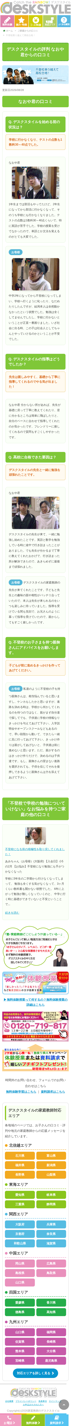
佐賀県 (19, 1341)
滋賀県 (51, 1243)
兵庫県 (51, 1224)
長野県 (19, 1174)
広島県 (51, 1263)
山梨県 (51, 1174)
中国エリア (18, 1253)
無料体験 (31, 1422)
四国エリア (18, 1292)
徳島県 (19, 1312)
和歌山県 (20, 1243)
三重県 (19, 1204)
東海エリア (18, 1184)
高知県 (51, 1312)
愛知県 (19, 1194)
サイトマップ (55, 1401)
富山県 (51, 1155)
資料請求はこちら (53, 1091)
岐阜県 (51, 1194)
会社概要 (9, 1401)
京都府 (19, 1233)
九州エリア (18, 1322)
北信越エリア (20, 1145)
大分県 (51, 1351)
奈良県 (51, 1233)
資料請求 (55, 1422)
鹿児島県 (51, 1360)
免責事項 (42, 1401)
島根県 (19, 1273)
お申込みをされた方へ (33, 1404)
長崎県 (51, 1341)
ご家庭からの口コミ (28, 30)
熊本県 (19, 1351)
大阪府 (19, 1224)
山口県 (19, 1282)
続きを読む (12, 912)
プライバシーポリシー (26, 1401)
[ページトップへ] (64, 1404)
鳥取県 (51, 1273)
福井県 (19, 1165)
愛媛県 (19, 1302)
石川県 (19, 1155)
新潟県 (51, 1165)
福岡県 (51, 1332)
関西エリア (18, 1214)
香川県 (51, 1302)
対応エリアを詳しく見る (33, 1373)
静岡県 (51, 1204)
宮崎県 (19, 1360)
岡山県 (19, 1263)
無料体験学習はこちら (21, 1091)
